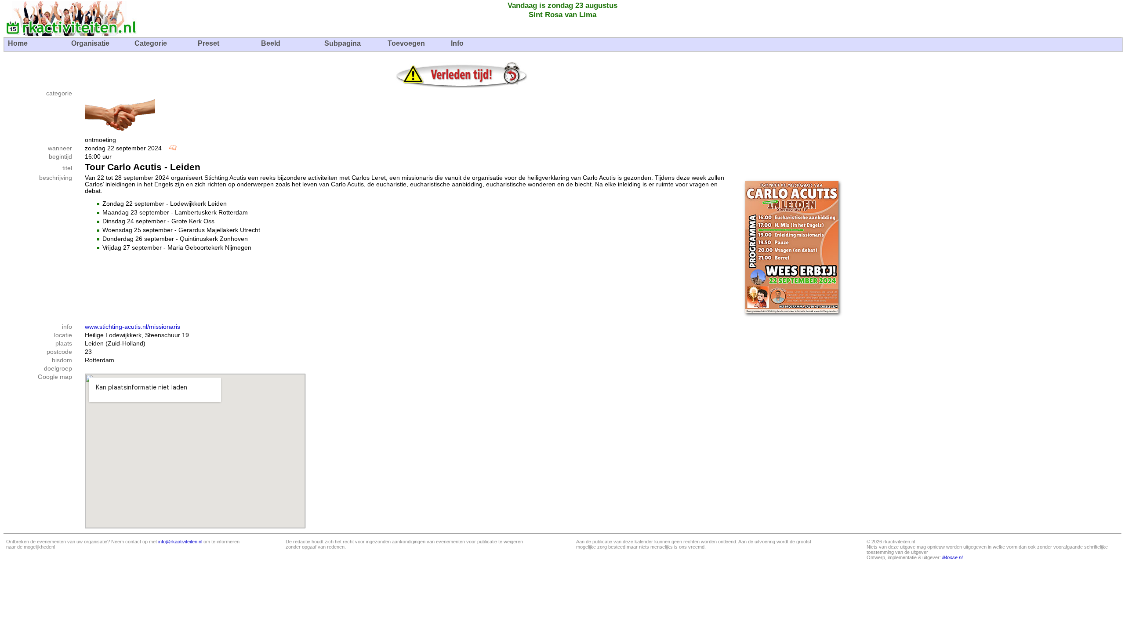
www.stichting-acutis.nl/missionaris (132, 327)
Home (18, 43)
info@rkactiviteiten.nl (180, 541)
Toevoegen (406, 43)
